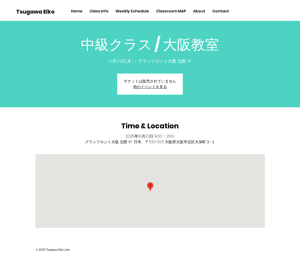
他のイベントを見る (150, 86)
